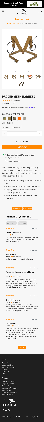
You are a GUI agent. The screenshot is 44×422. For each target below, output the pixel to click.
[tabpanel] (22, 286)
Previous (19, 19)
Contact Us (5, 371)
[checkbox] (22, 223)
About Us (5, 363)
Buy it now (22, 147)
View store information (13, 161)
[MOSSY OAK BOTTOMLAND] (25, 118)
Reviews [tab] (12, 216)
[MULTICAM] (14, 118)
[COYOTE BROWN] (9, 118)
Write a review (27, 208)
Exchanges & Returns (9, 392)
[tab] (25, 217)
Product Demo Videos (9, 386)
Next (27, 19)
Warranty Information (9, 388)
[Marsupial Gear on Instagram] (8, 411)
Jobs (3, 374)
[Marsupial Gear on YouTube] (6, 411)
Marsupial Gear (11, 417)
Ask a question (17, 208)
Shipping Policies (8, 394)
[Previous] (16, 70)
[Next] (27, 70)
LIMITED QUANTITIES (34, 4)
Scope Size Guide (8, 384)
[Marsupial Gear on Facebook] (3, 411)
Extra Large (16, 127)
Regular (6, 127)
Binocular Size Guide (9, 382)
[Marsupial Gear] (22, 12)
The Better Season (8, 367)
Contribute (5, 369)
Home (9, 23)
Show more (22, 347)
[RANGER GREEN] (4, 118)
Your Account (6, 390)
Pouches (16, 23)
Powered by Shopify (32, 417)
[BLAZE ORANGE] (19, 118)
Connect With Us (7, 365)
